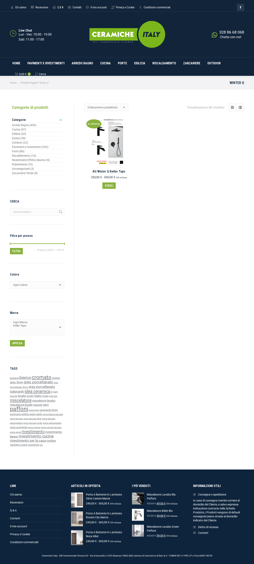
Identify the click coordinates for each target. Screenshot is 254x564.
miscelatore (21, 400)
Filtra (16, 251)
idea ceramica (37, 391)
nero (46, 405)
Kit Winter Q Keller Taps (109, 171)
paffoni (19, 409)
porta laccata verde (32, 423)
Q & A (13, 510)
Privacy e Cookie (20, 534)
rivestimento (33, 431)
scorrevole (33, 444)
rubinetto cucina (18, 444)
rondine (51, 440)
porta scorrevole (18, 427)
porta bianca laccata (53, 414)
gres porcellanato (38, 382)
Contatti (15, 518)
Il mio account (18, 526)
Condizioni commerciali (24, 542)
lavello (30, 396)
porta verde (15, 432)
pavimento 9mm (49, 410)
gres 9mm (16, 382)
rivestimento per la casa (28, 441)
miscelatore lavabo (43, 400)
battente (14, 378)
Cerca (60, 212)
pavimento (34, 410)
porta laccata (16, 418)
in (52, 391)
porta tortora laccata (51, 427)
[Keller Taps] (35, 325)
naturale (37, 404)
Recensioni (16, 502)
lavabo (22, 396)
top (41, 444)
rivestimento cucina (36, 436)
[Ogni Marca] (35, 322)
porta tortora (34, 427)
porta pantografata (52, 423)
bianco (25, 377)
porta (39, 414)
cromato (41, 377)
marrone (53, 396)
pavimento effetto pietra (23, 414)
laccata (13, 396)
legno (38, 396)
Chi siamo (16, 494)
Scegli (109, 185)
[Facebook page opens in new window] (240, 7)
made (45, 396)
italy (55, 391)
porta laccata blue (32, 418)
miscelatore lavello (21, 404)
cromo (56, 378)
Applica (17, 343)
